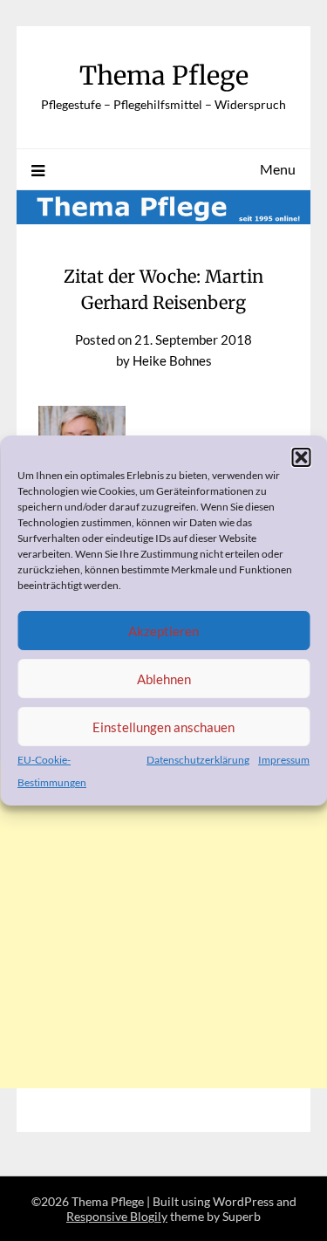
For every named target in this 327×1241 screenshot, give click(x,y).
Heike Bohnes (172, 360)
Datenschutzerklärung (197, 759)
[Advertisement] (163, 967)
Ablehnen (164, 679)
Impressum (284, 759)
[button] (301, 457)
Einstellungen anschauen (163, 727)
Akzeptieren (163, 631)
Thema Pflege (164, 75)
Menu (278, 169)
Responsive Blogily (116, 1216)
